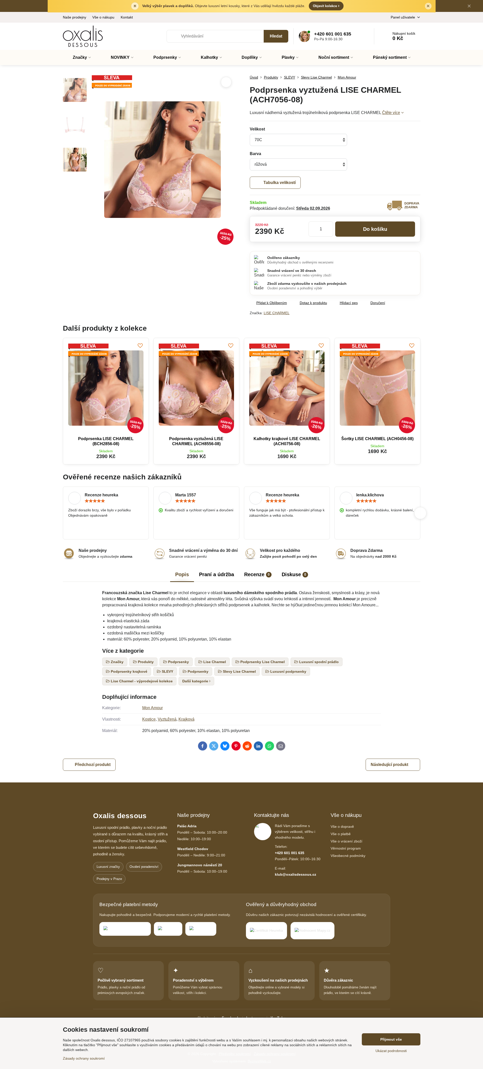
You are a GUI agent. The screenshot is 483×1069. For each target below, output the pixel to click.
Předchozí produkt (93, 764)
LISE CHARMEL (277, 313)
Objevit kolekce (326, 5)
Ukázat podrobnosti (391, 1051)
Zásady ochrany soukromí (84, 1058)
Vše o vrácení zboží (346, 841)
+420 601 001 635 (289, 853)
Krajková (186, 719)
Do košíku (375, 229)
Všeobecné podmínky (348, 856)
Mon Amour (152, 708)
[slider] (95, 501)
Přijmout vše (391, 1039)
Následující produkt (389, 764)
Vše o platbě (341, 834)
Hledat (276, 36)
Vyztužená (167, 719)
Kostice (149, 719)
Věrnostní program (346, 848)
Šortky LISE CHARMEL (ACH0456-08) (377, 439)
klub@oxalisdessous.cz (295, 874)
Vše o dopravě (342, 826)
